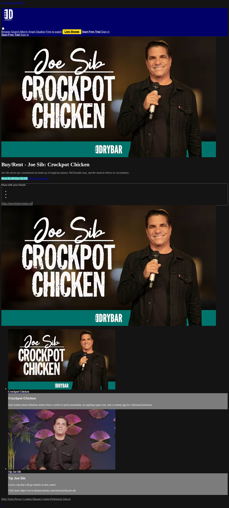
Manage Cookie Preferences (48, 499)
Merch (24, 31)
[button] (3, 28)
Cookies (28, 499)
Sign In (24, 34)
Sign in (105, 31)
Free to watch (54, 31)
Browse (6, 31)
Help (4, 499)
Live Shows (72, 31)
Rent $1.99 (8, 178)
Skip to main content (12, 2)
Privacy (18, 499)
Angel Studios (36, 31)
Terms (10, 499)
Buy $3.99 (21, 178)
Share (46, 178)
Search (15, 31)
